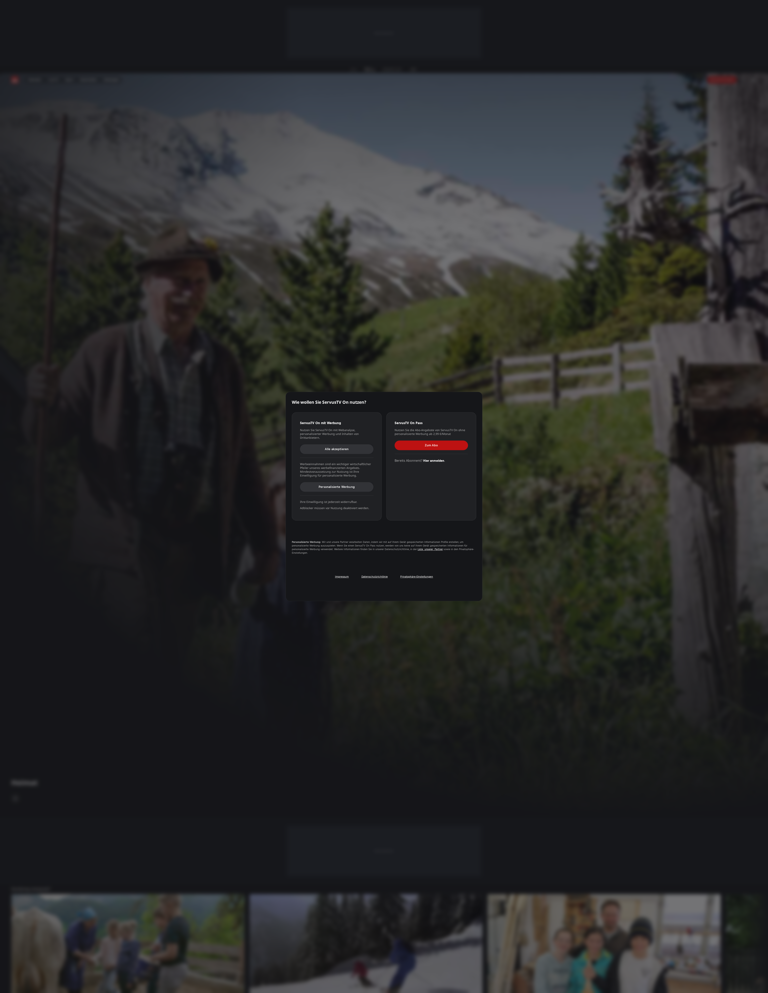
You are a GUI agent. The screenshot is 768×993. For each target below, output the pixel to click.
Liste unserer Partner (430, 549)
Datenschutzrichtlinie (374, 576)
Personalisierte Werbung (337, 487)
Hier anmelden (433, 460)
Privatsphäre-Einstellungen (416, 576)
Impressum (342, 576)
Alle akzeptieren (337, 449)
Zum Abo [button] (431, 445)
